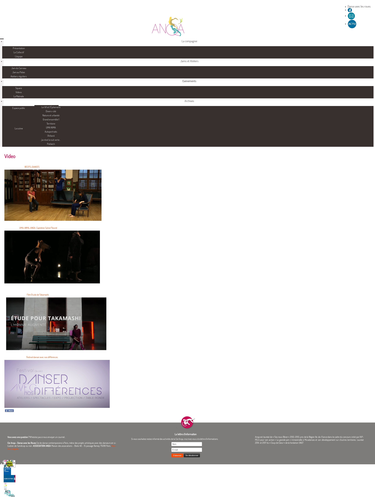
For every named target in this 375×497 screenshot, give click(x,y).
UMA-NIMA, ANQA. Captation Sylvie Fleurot (38, 227)
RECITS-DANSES (32, 166)
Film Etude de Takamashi (38, 294)
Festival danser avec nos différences (42, 357)
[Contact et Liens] (351, 15)
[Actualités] (352, 23)
